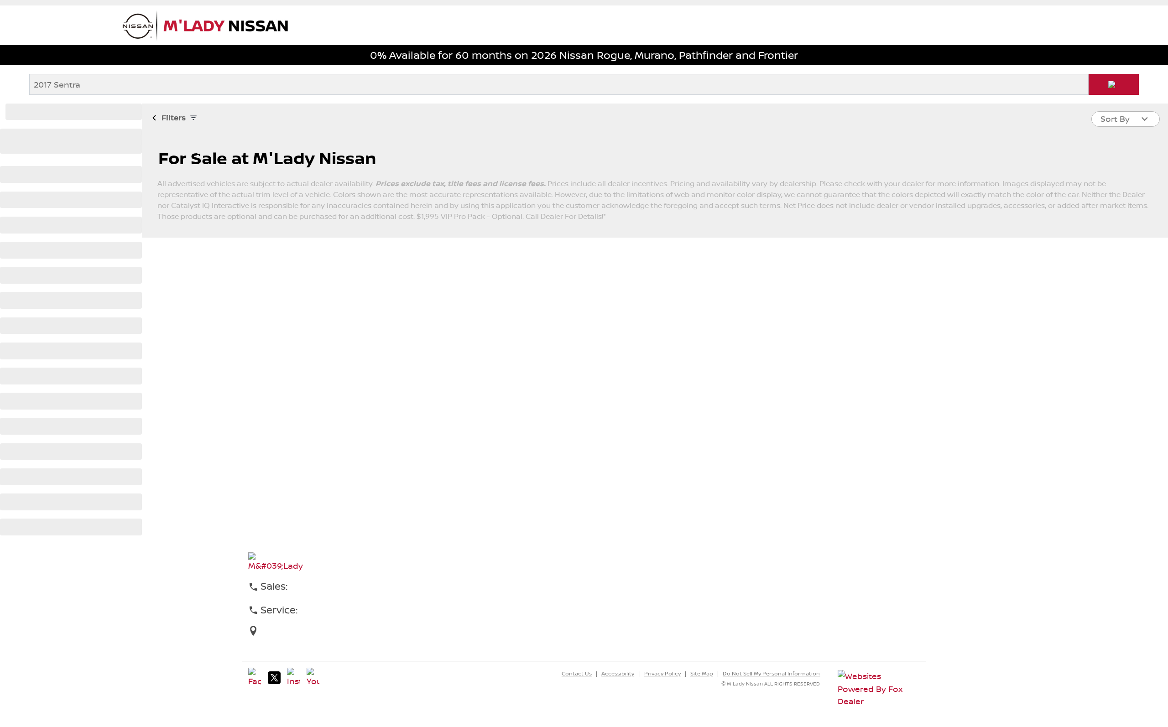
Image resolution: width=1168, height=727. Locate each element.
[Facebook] (254, 678)
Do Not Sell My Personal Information (771, 673)
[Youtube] (313, 678)
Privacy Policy (662, 673)
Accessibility (617, 673)
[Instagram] (293, 678)
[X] (274, 677)
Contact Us (577, 673)
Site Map (701, 673)
